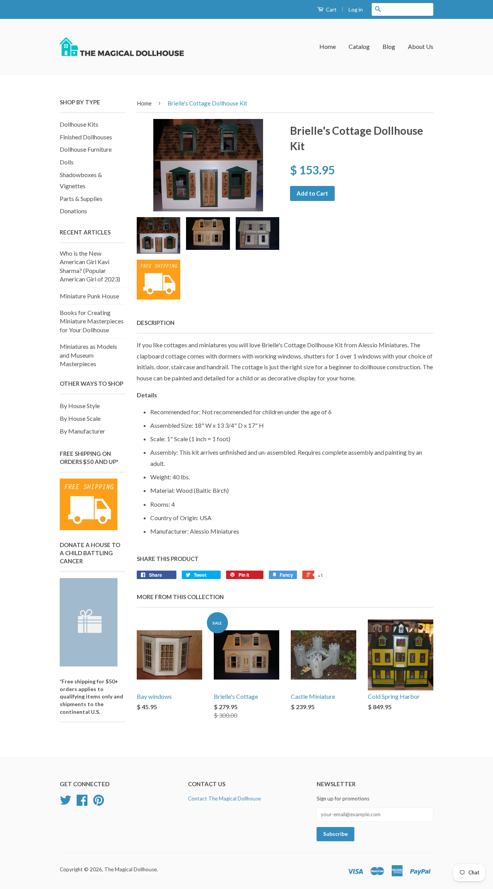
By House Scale (80, 418)
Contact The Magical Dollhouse (224, 798)
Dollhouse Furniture (86, 149)
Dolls (67, 162)
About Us (420, 46)
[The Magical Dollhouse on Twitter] (65, 803)
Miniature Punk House (89, 296)
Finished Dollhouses (86, 137)
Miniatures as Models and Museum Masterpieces (88, 355)
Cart (331, 9)
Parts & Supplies (81, 198)
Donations (73, 210)
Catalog (359, 46)
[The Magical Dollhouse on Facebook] (82, 803)
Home (327, 46)
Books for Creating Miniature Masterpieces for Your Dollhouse (92, 321)
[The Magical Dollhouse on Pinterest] (98, 803)
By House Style (80, 405)
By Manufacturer (82, 431)
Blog (388, 46)
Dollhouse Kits (79, 124)
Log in (356, 9)
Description (155, 322)
